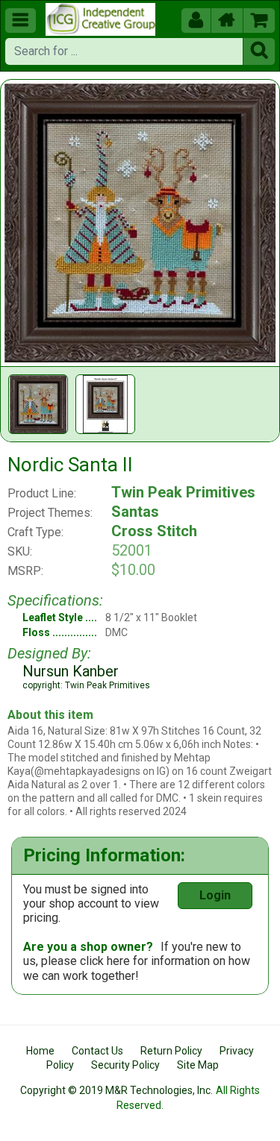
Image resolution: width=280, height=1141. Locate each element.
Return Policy (171, 1051)
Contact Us (97, 1051)
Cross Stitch (154, 531)
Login (215, 895)
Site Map (198, 1065)
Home (40, 1051)
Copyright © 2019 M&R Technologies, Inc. (116, 1090)
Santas (135, 512)
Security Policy (125, 1065)
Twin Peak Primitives (183, 492)
